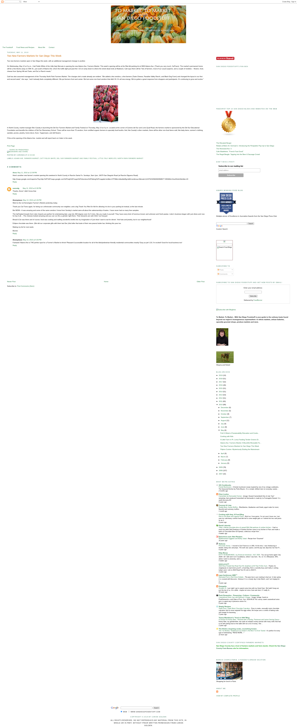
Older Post (201, 281)
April (222, 453)
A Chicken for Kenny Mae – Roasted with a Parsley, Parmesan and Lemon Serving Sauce (249, 619)
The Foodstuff (7, 47)
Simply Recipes (225, 606)
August (223, 420)
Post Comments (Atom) (25, 286)
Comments (223, 274)
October (224, 414)
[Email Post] (35, 155)
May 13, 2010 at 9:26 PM (32, 240)
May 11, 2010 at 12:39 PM (27, 172)
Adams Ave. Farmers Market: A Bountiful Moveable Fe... (240, 443)
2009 (221, 467)
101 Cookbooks (225, 485)
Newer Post (11, 281)
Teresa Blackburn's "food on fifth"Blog (234, 618)
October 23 (223, 588)
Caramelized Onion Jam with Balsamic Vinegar (235, 597)
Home (106, 281)
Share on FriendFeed (19, 150)
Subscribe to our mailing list (230, 166)
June (223, 427)
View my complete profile (228, 696)
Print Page (11, 146)
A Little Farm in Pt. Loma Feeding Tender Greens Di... (240, 440)
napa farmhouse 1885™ (228, 575)
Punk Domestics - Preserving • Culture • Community (239, 595)
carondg (16, 188)
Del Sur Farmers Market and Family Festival (77, 158)
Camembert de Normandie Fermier (230, 496)
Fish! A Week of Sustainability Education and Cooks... (239, 433)
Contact (51, 47)
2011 (221, 401)
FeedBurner (257, 300)
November (225, 411)
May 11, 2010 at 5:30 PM (32, 188)
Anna (15, 172)
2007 (221, 474)
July (222, 424)
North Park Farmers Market (130, 158)
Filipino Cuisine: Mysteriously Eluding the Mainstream (239, 449)
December (225, 407)
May (222, 430)
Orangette (223, 586)
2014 (221, 391)
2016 (221, 385)
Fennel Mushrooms (225, 487)
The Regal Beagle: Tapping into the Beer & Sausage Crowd (238, 154)
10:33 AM (31, 155)
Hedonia (222, 544)
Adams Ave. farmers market (26, 158)
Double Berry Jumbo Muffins (228, 507)
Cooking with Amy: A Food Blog (231, 514)
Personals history (225, 546)
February (224, 460)
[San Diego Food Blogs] (228, 135)
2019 (221, 375)
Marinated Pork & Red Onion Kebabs (231, 577)
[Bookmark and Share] (17, 151)
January (224, 463)
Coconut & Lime (225, 505)
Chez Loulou (224, 494)
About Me (41, 47)
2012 (221, 398)
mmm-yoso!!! (224, 564)
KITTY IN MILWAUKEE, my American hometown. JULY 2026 (239, 555)
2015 (221, 388)
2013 (221, 395)
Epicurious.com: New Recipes (230, 537)
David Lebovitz (225, 525)
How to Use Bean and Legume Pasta (231, 516)
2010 (221, 404)
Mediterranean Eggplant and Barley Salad (233, 538)
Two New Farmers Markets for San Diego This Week (34, 56)
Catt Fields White (48, 158)
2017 (221, 382)
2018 (221, 378)
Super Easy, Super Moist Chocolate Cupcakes (234, 608)
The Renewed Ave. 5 (224, 149)
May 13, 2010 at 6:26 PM (32, 200)
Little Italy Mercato (107, 158)
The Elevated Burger (223, 143)
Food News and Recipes (25, 47)
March (223, 457)
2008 (221, 470)
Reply (15, 182)
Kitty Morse (223, 553)
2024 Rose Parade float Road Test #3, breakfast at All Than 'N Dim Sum (243, 566)
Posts (221, 270)
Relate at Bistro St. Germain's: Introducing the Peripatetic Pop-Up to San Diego (245, 146)
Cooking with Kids (226, 436)
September (225, 417)
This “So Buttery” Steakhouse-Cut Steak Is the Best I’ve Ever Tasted (242, 631)
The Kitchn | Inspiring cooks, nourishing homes (238, 629)
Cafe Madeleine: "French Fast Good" (229, 151)
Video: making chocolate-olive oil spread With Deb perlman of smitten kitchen (245, 527)
